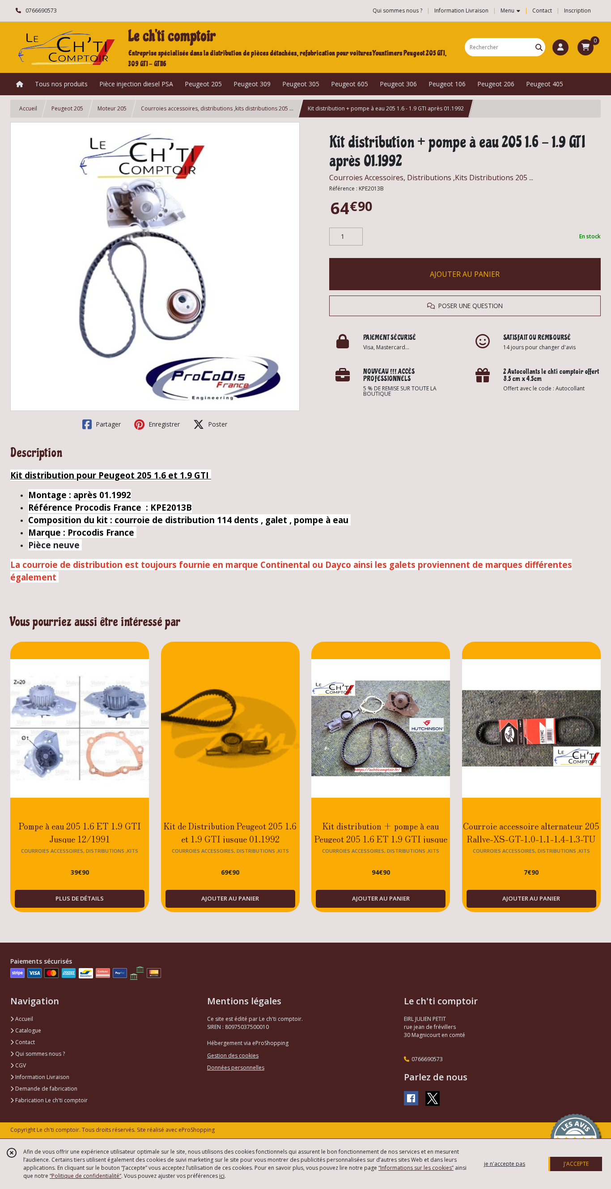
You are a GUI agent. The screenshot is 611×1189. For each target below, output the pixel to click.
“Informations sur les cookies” (416, 1168)
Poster (216, 424)
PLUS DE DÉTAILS (79, 898)
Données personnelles (235, 1067)
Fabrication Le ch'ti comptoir (51, 1100)
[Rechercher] (539, 47)
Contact (542, 10)
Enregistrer (163, 424)
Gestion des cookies (233, 1055)
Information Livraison (41, 1077)
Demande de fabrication (45, 1088)
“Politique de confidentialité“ (85, 1176)
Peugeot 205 (67, 108)
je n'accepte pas (504, 1164)
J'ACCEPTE (576, 1164)
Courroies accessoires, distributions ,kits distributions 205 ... (217, 108)
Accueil (28, 108)
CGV (20, 1065)
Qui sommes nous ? (39, 1054)
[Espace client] (560, 47)
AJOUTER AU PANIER (465, 274)
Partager (107, 424)
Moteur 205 (112, 108)
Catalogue (27, 1030)
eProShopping (196, 1130)
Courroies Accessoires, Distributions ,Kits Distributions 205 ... (431, 177)
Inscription (577, 10)
